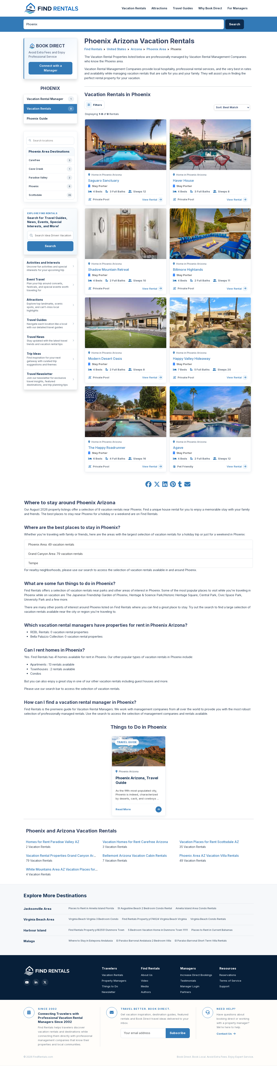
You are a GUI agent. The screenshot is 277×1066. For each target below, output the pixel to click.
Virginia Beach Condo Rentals (208, 919)
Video (144, 980)
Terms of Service (230, 980)
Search (50, 246)
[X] (45, 982)
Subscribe (178, 1033)
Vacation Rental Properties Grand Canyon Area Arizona (68, 856)
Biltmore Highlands (188, 270)
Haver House (183, 180)
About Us (146, 975)
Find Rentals (93, 49)
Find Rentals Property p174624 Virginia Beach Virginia (154, 919)
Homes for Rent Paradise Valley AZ (52, 842)
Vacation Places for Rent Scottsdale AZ (209, 842)
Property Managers (114, 980)
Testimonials (188, 980)
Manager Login (189, 986)
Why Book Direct (210, 8)
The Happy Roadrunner (107, 448)
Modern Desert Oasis (105, 359)
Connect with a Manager (50, 68)
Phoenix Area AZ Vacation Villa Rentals (209, 856)
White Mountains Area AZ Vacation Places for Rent (64, 869)
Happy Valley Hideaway (191, 359)
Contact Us (224, 1033)
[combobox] (124, 24)
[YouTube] (27, 982)
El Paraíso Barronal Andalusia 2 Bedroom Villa (143, 940)
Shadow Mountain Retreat (108, 270)
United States (116, 49)
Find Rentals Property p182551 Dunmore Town (96, 929)
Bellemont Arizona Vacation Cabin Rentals (135, 856)
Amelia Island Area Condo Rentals (196, 908)
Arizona (136, 49)
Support (224, 986)
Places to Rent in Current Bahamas (212, 929)
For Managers (238, 8)
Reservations (227, 975)
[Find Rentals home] (51, 8)
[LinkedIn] (35, 982)
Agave (178, 448)
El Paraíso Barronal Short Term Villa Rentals (201, 940)
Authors (146, 992)
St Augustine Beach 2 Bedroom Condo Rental (145, 908)
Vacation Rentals (134, 8)
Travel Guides (183, 8)
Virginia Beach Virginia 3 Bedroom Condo (93, 919)
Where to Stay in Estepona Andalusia (91, 940)
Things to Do (110, 986)
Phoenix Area (156, 49)
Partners (185, 992)
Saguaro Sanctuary (103, 180)
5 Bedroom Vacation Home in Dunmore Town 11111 (158, 929)
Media (145, 986)
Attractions (159, 8)
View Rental (150, 199)
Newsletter (108, 992)
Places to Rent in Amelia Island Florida (91, 908)
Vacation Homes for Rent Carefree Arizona (135, 842)
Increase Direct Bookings (196, 975)
